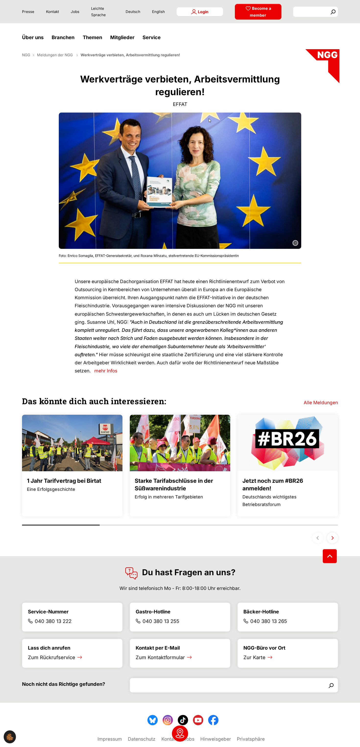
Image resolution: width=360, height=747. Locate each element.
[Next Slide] (332, 537)
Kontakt (52, 11)
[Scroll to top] (330, 556)
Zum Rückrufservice (51, 657)
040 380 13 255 (161, 621)
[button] (34, 37)
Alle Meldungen (321, 402)
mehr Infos (105, 371)
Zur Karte (254, 657)
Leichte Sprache (98, 11)
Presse (28, 11)
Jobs (75, 11)
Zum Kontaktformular (160, 657)
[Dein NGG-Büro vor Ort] (180, 733)
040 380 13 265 (268, 621)
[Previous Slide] (317, 537)
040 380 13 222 (53, 621)
